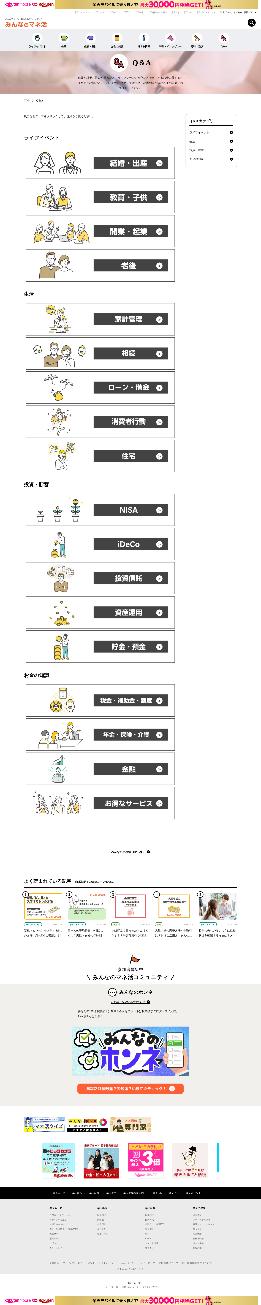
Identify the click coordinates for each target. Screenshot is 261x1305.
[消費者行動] (100, 422)
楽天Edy (175, 12)
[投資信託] (100, 578)
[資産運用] (100, 612)
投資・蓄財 (90, 46)
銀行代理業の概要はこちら (197, 1263)
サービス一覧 (111, 1287)
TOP (26, 100)
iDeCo (148, 1238)
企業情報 (54, 1263)
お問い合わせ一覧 (130, 1287)
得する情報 (144, 46)
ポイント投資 (151, 1243)
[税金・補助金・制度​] (100, 700)
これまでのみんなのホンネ (128, 1001)
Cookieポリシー (128, 1263)
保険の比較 (198, 1248)
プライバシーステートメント (79, 1263)
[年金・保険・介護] (100, 734)
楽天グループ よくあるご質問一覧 (236, 12)
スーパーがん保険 (201, 1219)
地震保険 (197, 1233)
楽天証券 (126, 12)
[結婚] (100, 163)
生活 (63, 46)
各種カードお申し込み (60, 1215)
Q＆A (224, 46)
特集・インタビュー (170, 46)
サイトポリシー (107, 1263)
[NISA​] (100, 510)
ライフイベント (37, 46)
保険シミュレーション (203, 1224)
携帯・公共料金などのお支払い (64, 1229)
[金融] (100, 769)
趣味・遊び (197, 46)
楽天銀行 (113, 12)
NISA (147, 1233)
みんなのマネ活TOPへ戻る (128, 851)
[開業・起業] (100, 231)
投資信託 (149, 1229)
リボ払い (54, 1243)
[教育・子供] (100, 197)
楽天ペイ (188, 12)
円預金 (100, 1219)
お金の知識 (117, 46)
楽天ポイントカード (206, 12)
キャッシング (56, 1248)
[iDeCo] (100, 544)
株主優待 (149, 1248)
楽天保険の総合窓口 (157, 12)
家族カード (55, 1233)
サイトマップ (147, 1263)
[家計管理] (100, 319)
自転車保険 (198, 1238)
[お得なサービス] (100, 803)
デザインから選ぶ (58, 1219)
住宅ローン (102, 1233)
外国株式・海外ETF (154, 1224)
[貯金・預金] (100, 646)
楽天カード (99, 12)
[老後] (100, 265)
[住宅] (100, 456)
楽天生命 (139, 12)
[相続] (100, 353)
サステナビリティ (150, 1287)
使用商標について (168, 1263)
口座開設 (101, 1215)
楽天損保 (197, 1229)
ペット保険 (198, 1243)
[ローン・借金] (100, 387)
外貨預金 (101, 1224)
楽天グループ (81, 12)
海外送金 (101, 1229)
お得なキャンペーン (59, 1224)
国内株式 (149, 1219)
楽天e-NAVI (55, 1238)
